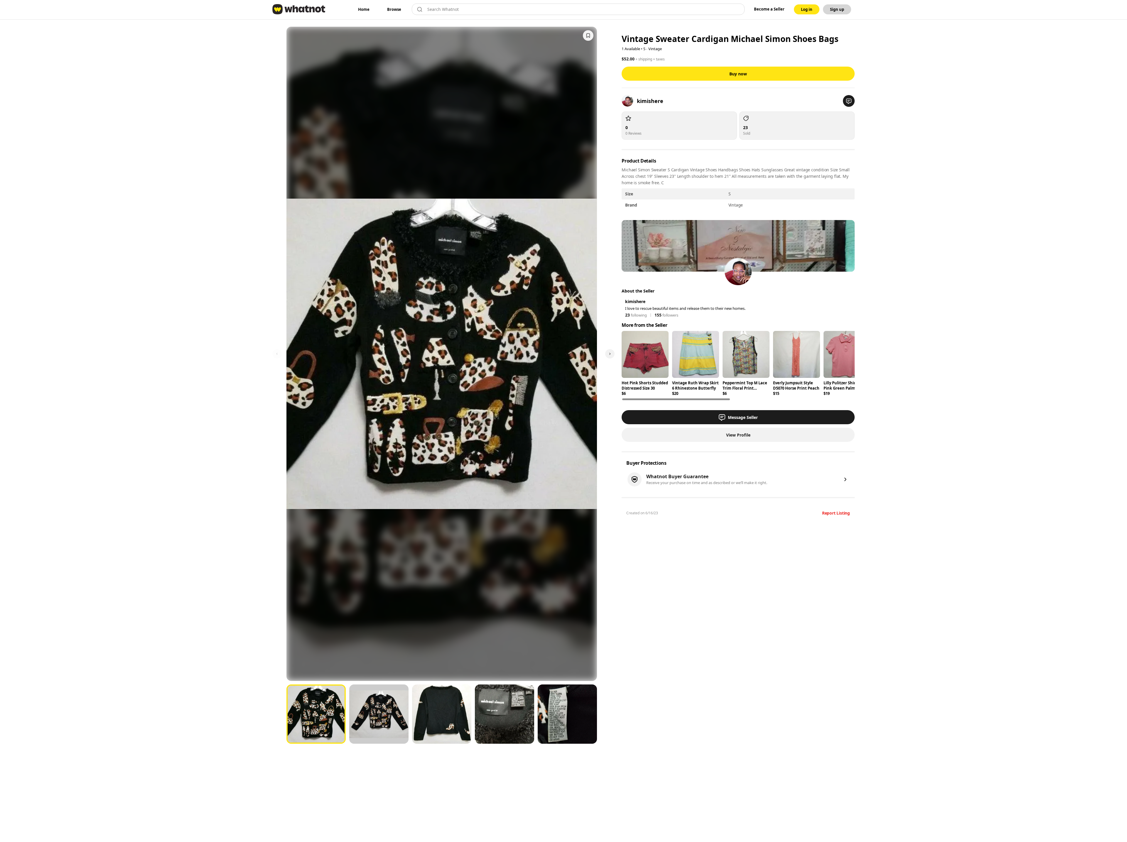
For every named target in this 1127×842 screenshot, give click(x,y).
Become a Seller (769, 9)
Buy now (738, 74)
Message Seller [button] (743, 417)
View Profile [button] (738, 435)
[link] (364, 9)
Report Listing (836, 513)
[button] (849, 101)
